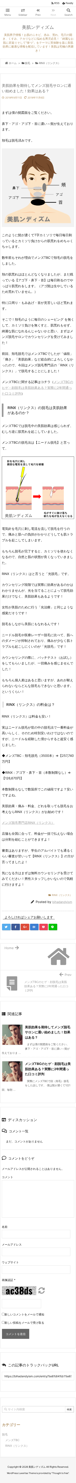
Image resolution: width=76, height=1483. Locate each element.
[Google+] (25, 927)
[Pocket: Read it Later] (43, 927)
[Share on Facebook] (15, 927)
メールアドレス (12, 1244)
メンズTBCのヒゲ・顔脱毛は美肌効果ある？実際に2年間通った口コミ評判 (37, 388)
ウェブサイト (10, 1262)
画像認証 (8, 1280)
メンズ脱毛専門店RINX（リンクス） (28, 823)
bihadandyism (62, 902)
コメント (7, 1177)
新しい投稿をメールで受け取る (24, 1322)
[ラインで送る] (53, 927)
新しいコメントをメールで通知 (24, 1314)
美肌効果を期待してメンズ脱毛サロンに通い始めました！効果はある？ (47, 1032)
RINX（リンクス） (62, 895)
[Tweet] (6, 927)
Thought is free (60, 1473)
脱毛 (5, 1434)
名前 (4, 1226)
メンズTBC (12, 1440)
